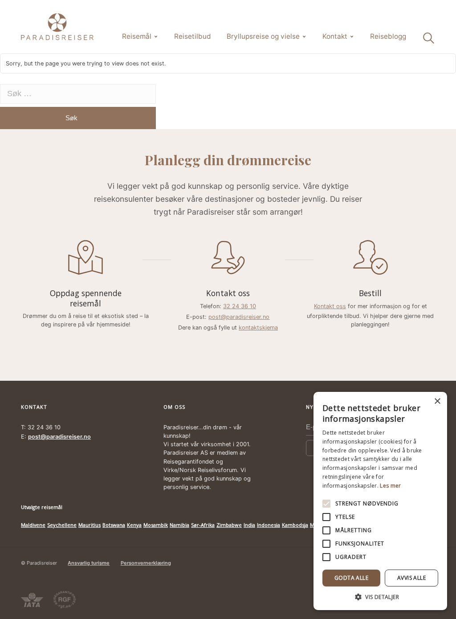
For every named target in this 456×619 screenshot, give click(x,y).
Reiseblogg (388, 36)
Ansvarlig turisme (89, 563)
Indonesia (268, 524)
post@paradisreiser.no (238, 317)
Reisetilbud (192, 36)
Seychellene (62, 524)
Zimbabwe (229, 524)
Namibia (179, 524)
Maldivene (33, 524)
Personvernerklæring (146, 563)
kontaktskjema (258, 327)
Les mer (390, 485)
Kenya (134, 524)
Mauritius (89, 524)
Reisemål (136, 36)
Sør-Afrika (203, 524)
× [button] (437, 401)
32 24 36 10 (239, 306)
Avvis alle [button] (411, 578)
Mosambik (155, 524)
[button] (380, 596)
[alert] (380, 501)
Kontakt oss (330, 306)
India (249, 524)
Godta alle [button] (351, 578)
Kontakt (334, 36)
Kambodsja (295, 524)
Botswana (113, 524)
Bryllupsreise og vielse (263, 36)
